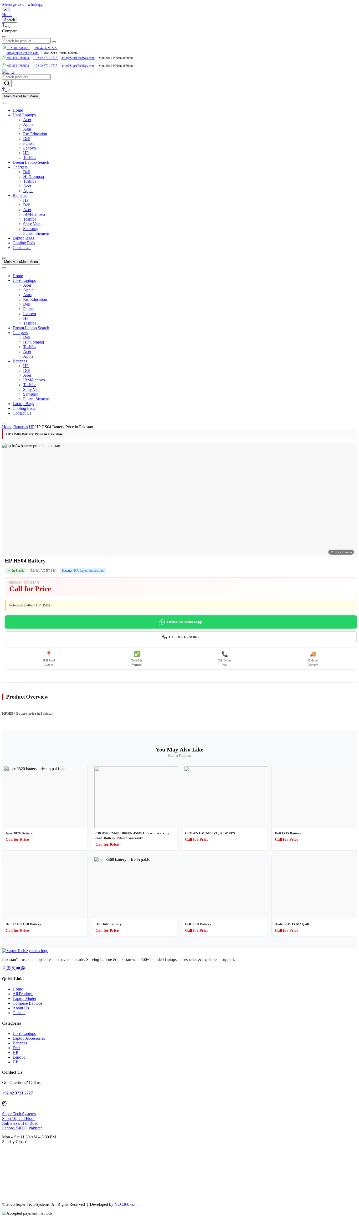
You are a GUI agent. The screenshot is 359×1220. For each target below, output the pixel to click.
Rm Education (35, 134)
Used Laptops (24, 115)
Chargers (20, 167)
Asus (27, 129)
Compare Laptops (27, 1003)
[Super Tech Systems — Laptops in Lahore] (25, 950)
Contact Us (22, 247)
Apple (28, 124)
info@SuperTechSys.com (78, 58)
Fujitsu (28, 143)
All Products (23, 994)
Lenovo (29, 148)
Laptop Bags (23, 238)
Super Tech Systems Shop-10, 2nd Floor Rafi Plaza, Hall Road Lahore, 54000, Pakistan (22, 1121)
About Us (21, 1008)
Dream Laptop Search (31, 162)
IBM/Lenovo (34, 214)
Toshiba (29, 157)
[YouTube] (18, 968)
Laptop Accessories (92, 570)
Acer (27, 119)
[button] (22, 4)
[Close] (4, 258)
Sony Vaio (31, 224)
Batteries (20, 195)
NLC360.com (125, 1204)
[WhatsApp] (23, 968)
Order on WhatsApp (184, 622)
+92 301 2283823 (18, 48)
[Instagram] (9, 968)
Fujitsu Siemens (36, 233)
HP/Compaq (33, 176)
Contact (19, 1012)
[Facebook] (4, 968)
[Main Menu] (4, 102)
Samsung (30, 228)
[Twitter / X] (14, 968)
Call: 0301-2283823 (184, 637)
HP (26, 153)
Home (18, 110)
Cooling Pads (24, 243)
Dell (26, 138)
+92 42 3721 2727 (46, 48)
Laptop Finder (24, 998)
